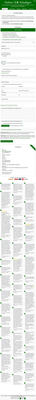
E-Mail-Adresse (4, 99)
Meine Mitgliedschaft (7, 54)
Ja (20, 398)
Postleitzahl (3, 94)
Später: (4, 64)
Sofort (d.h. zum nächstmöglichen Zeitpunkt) (11, 62)
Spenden (18, 8)
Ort (19, 94)
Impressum (31, 8)
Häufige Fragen (12, 8)
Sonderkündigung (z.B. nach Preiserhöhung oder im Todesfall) (15, 69)
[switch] (35, 0)
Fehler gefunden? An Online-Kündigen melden (12, 39)
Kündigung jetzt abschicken (6, 141)
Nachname (21, 86)
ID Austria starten (5, 125)
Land (2, 90)
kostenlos (23, 6)
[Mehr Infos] (33, 17)
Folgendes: (5, 55)
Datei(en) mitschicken (5, 71)
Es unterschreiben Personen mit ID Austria (12, 123)
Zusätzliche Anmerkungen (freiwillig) (8, 75)
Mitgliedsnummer (4, 48)
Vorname (3, 86)
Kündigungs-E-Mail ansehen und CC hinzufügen (11, 129)
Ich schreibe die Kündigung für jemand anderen (12, 84)
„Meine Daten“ (12, 138)
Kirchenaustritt (21, 5)
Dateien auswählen (5, 73)
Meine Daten (24, 8)
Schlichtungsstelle (14, 6)
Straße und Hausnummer (24, 90)
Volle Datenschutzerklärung (24, 138)
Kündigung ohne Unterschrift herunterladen (9, 105)
